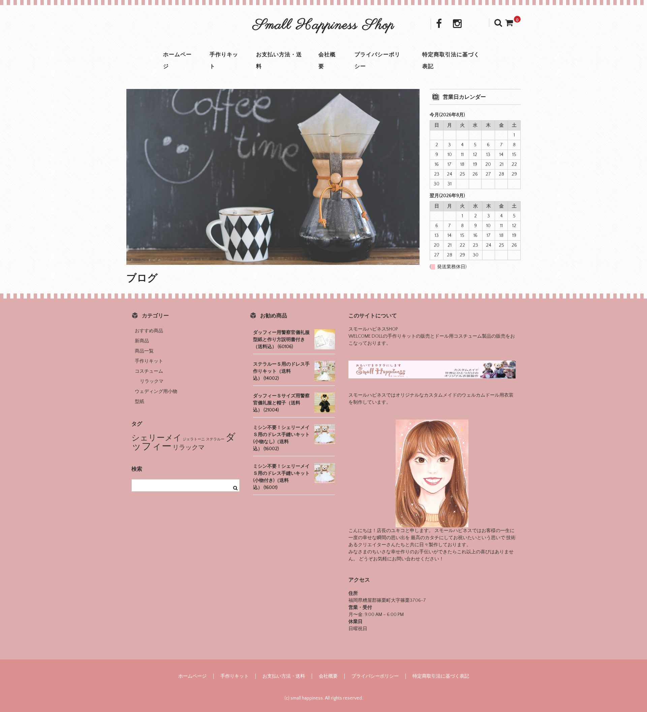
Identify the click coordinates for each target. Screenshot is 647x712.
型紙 (139, 401)
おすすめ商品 (149, 331)
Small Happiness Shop (324, 25)
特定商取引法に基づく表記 (451, 60)
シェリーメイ (156, 437)
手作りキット (224, 60)
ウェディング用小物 (156, 391)
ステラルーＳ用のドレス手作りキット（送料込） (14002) (281, 371)
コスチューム (149, 371)
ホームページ (177, 60)
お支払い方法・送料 (279, 60)
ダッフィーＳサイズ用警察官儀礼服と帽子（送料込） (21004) (281, 403)
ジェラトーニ (194, 439)
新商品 (142, 341)
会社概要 (327, 60)
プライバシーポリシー (377, 60)
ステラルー (215, 439)
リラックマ (151, 381)
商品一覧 (144, 351)
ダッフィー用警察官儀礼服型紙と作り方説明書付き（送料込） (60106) (281, 339)
